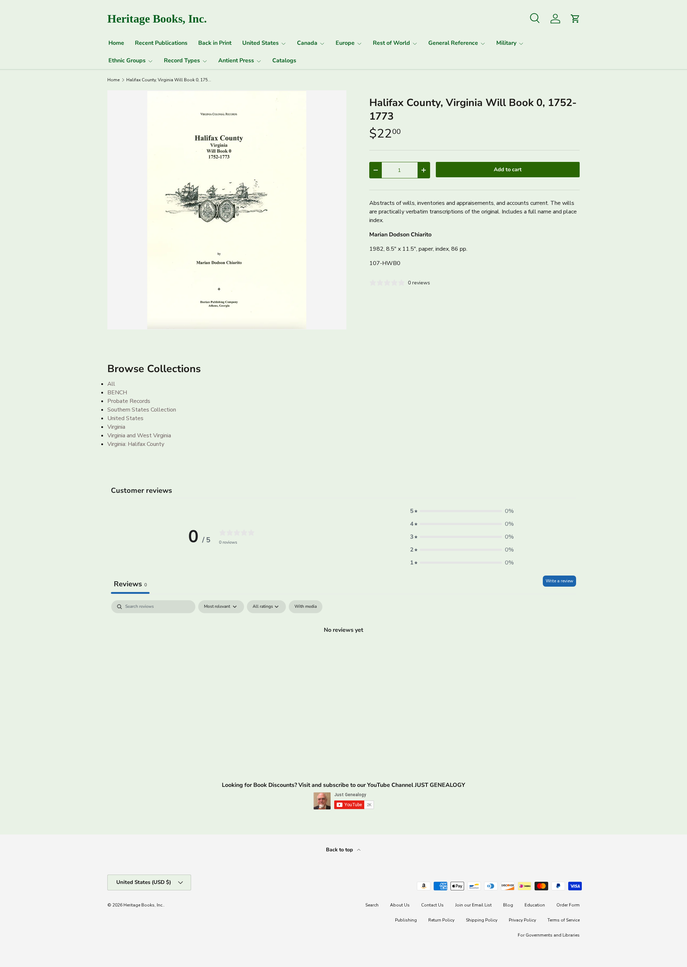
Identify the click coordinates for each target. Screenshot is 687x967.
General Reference (453, 43)
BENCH (117, 392)
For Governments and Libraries (549, 935)
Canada (307, 43)
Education (535, 905)
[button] (462, 511)
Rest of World (391, 43)
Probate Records (128, 401)
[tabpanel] (343, 654)
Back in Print (215, 43)
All (111, 384)
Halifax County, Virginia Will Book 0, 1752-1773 (169, 80)
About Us (400, 905)
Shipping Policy (481, 920)
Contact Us (432, 905)
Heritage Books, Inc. (143, 905)
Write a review (559, 581)
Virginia (116, 427)
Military (506, 43)
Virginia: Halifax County (135, 444)
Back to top (340, 849)
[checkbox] (305, 606)
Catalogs (284, 60)
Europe (345, 43)
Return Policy (441, 920)
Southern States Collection (141, 410)
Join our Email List (473, 905)
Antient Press (236, 60)
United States (260, 43)
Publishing (406, 920)
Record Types (182, 60)
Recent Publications (161, 43)
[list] (227, 210)
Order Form (568, 905)
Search (372, 905)
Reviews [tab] (130, 584)
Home (116, 43)
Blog (508, 905)
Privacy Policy (522, 920)
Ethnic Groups (127, 60)
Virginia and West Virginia (139, 435)
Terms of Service (563, 920)
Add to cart (508, 169)
